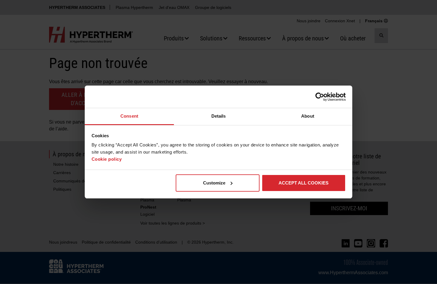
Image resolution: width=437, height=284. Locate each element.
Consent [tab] (129, 116)
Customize (214, 182)
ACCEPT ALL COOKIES (303, 182)
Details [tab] (218, 116)
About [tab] (307, 116)
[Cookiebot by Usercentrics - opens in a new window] (320, 96)
